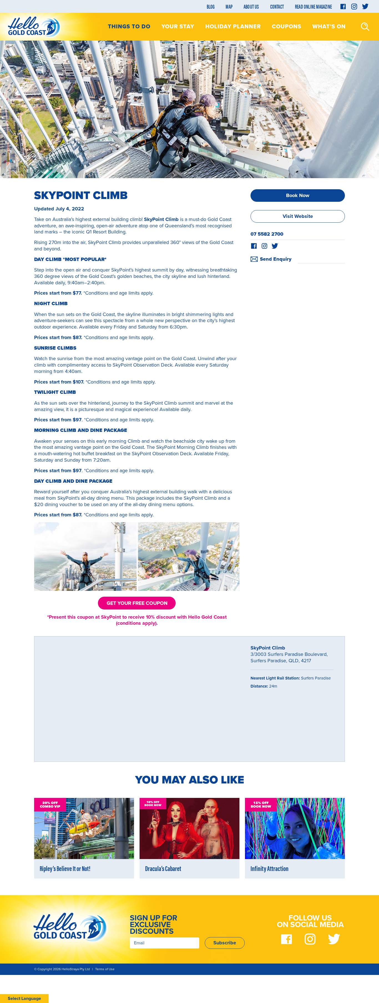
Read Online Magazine (313, 6)
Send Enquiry (275, 259)
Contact (277, 6)
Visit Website (298, 216)
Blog (211, 6)
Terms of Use (105, 969)
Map (229, 6)
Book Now (297, 195)
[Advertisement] (298, 305)
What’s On (329, 26)
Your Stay (177, 26)
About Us (251, 6)
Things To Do (129, 26)
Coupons (286, 26)
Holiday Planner (233, 26)
